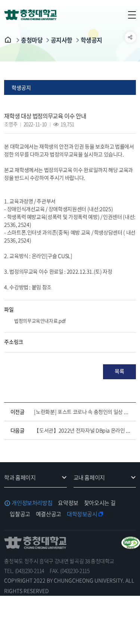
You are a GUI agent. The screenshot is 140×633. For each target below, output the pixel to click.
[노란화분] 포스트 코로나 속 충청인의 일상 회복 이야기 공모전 (83, 411)
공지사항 (61, 39)
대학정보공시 (82, 514)
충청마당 (32, 39)
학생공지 (91, 39)
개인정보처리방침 (32, 503)
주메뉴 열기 (130, 14)
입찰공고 (20, 514)
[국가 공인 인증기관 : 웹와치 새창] (130, 543)
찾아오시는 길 (99, 503)
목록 (119, 371)
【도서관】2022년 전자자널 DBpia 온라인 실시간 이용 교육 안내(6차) (83, 430)
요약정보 (68, 503)
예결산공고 (48, 514)
